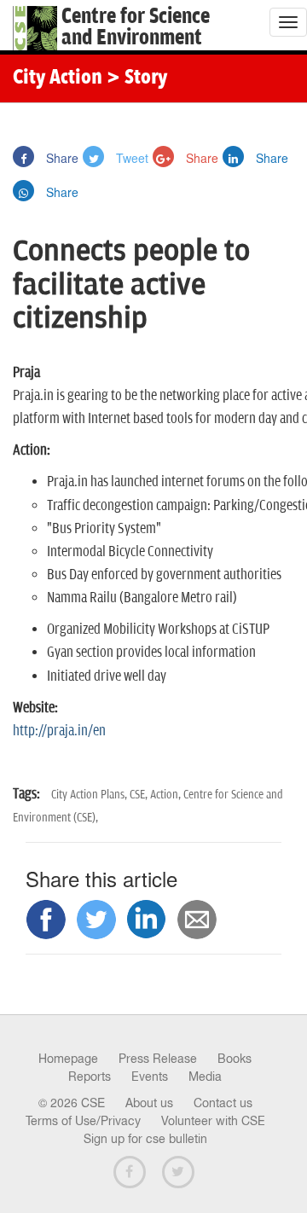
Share (60, 157)
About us (149, 1103)
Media (205, 1076)
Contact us (223, 1103)
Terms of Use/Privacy (83, 1121)
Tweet (130, 157)
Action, (166, 794)
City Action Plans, (90, 794)
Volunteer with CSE (213, 1121)
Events (149, 1076)
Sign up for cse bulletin (145, 1139)
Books (234, 1058)
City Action (57, 78)
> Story (137, 78)
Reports (89, 1076)
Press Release (158, 1058)
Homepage (68, 1058)
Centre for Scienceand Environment (135, 27)
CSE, (140, 794)
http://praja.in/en (59, 731)
